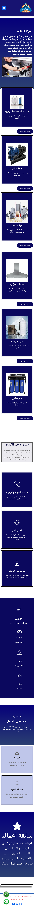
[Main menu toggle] (4, 8)
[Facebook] (20, 904)
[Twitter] (17, 904)
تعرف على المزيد (25, 131)
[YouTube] (13, 904)
